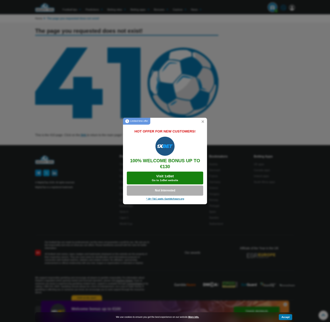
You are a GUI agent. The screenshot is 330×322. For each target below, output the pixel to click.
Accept (285, 317)
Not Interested (165, 190)
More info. (193, 317)
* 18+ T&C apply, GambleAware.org (165, 199)
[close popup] (203, 122)
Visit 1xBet (165, 178)
